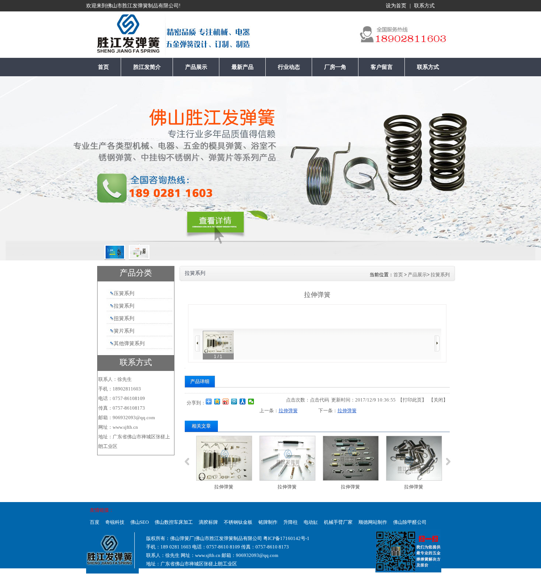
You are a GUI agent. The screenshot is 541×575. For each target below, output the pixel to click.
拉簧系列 (440, 274)
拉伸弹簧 (288, 410)
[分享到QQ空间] (217, 401)
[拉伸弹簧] (223, 458)
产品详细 (199, 381)
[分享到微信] (251, 401)
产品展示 (417, 274)
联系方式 (424, 5)
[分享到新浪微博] (226, 401)
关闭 (438, 400)
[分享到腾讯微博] (234, 401)
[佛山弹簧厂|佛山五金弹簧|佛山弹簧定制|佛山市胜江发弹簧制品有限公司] (112, 36)
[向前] (197, 343)
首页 (398, 274)
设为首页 (396, 5)
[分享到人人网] (243, 401)
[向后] (437, 343)
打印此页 (412, 400)
